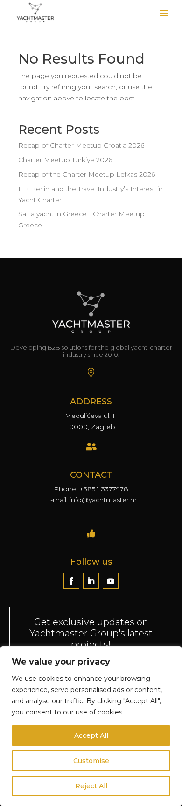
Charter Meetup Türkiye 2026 (65, 160)
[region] (91, 726)
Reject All (91, 786)
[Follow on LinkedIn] (91, 581)
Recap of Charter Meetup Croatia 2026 (81, 145)
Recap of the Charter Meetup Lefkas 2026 (86, 174)
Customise (91, 761)
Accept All (91, 735)
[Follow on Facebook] (71, 581)
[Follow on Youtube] (111, 581)
